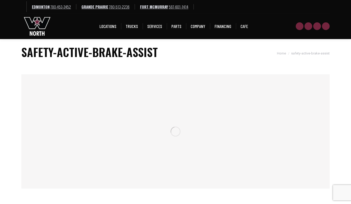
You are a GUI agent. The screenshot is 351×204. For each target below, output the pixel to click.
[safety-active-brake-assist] (175, 131)
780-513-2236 (119, 7)
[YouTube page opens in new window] (299, 26)
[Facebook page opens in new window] (308, 26)
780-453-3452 (60, 7)
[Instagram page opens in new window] (326, 26)
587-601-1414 (178, 7)
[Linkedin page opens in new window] (317, 26)
